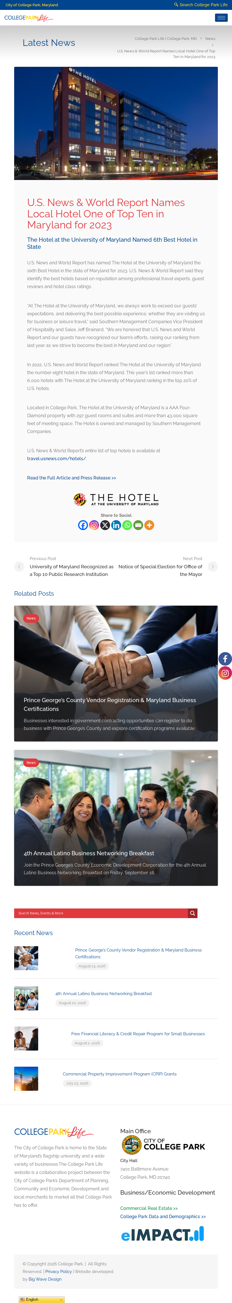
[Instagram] (94, 525)
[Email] (138, 525)
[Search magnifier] (192, 913)
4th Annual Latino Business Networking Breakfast (103, 993)
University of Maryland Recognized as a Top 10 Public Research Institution (71, 566)
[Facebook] (83, 525)
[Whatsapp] (127, 525)
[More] (149, 525)
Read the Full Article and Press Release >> (71, 478)
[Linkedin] (116, 525)
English (31, 1299)
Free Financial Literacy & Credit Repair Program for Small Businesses (138, 1033)
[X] (105, 525)
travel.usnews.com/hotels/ (56, 458)
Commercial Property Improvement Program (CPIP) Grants (120, 1074)
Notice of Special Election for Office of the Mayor (160, 566)
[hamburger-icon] (221, 18)
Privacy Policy (58, 1271)
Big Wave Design (45, 1279)
